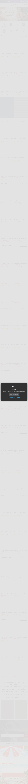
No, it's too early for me (14, 397)
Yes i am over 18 (14, 394)
